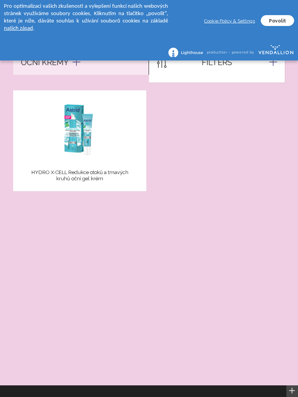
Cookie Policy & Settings (229, 21)
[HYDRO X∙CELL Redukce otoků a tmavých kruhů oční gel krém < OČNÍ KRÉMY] (79, 131)
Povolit (277, 21)
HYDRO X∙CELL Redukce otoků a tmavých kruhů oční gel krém (79, 175)
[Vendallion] (276, 52)
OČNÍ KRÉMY (45, 62)
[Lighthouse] (185, 52)
